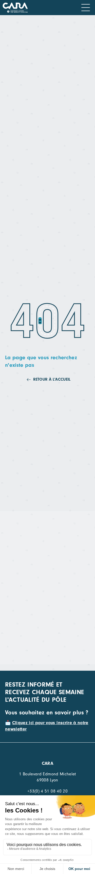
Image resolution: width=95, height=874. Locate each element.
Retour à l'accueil (51, 379)
